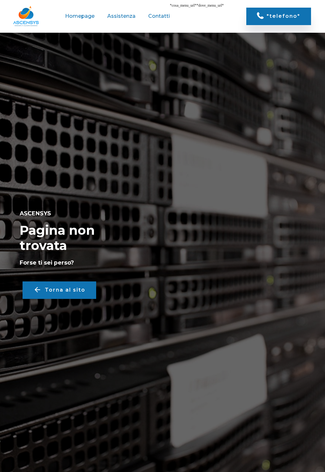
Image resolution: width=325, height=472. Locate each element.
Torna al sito (65, 290)
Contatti (159, 16)
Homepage (80, 16)
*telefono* (283, 16)
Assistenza (121, 16)
